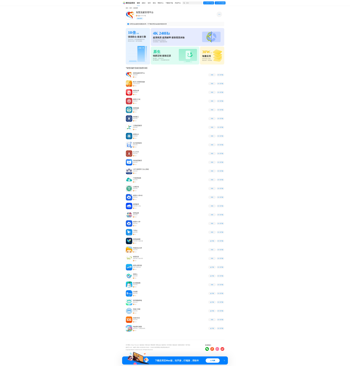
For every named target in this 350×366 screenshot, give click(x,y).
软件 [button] (131, 8)
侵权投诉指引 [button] (181, 345)
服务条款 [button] (142, 345)
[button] (129, 3)
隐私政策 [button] (175, 345)
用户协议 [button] (188, 345)
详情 (212, 74)
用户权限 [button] (169, 345)
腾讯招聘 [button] (153, 345)
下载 (213, 241)
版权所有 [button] (164, 345)
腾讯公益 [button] (158, 345)
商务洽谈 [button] (147, 345)
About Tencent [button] (135, 345)
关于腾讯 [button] (128, 345)
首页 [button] (127, 8)
